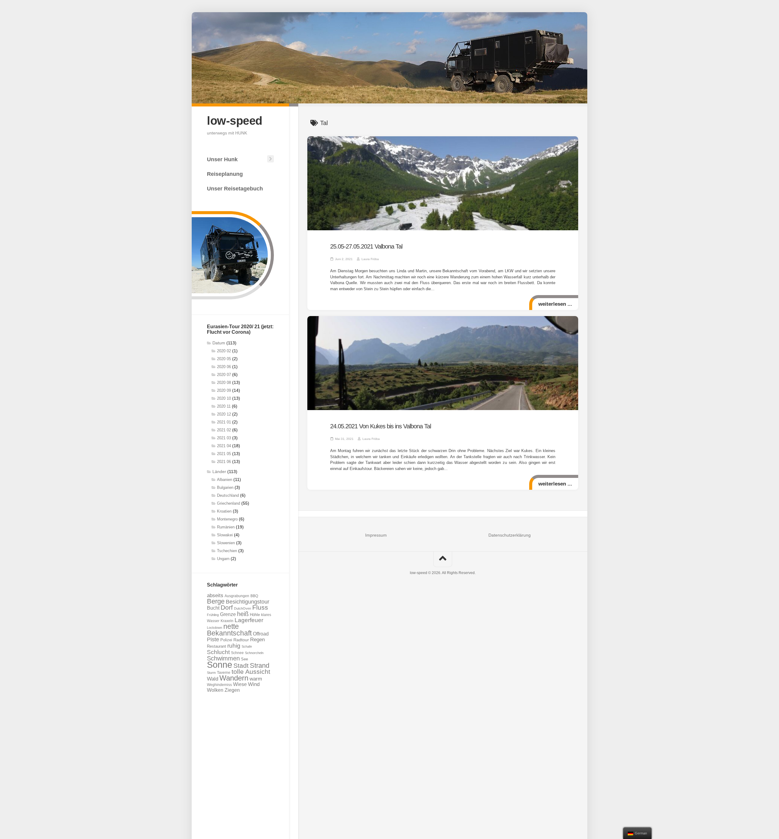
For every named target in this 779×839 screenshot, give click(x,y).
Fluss (260, 607)
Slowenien (226, 543)
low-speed (234, 120)
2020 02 (224, 351)
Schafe (247, 646)
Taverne (223, 672)
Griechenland (228, 503)
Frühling (213, 615)
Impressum (376, 535)
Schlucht (218, 652)
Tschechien (227, 550)
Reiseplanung (225, 174)
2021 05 (224, 453)
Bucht (213, 608)
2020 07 (224, 374)
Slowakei (225, 535)
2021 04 (224, 446)
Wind (254, 684)
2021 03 (224, 438)
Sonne (219, 665)
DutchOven (242, 608)
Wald (212, 679)
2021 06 (224, 461)
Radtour (241, 639)
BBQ (254, 596)
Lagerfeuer (249, 620)
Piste (213, 639)
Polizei (226, 640)
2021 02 (224, 430)
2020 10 (224, 398)
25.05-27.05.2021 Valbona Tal (366, 246)
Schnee (237, 653)
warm (256, 679)
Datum (218, 342)
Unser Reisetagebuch (235, 189)
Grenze (228, 614)
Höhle (255, 615)
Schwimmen (223, 658)
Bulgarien (225, 487)
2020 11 (224, 406)
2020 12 (224, 414)
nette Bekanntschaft (229, 629)
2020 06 (224, 366)
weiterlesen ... (555, 304)
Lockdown (214, 627)
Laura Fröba (370, 259)
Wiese (240, 684)
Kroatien (224, 511)
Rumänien (226, 527)
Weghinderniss (219, 685)
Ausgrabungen (237, 596)
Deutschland (228, 495)
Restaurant (216, 646)
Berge (216, 601)
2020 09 (224, 390)
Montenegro (227, 519)
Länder (219, 471)
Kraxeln (227, 621)
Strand (259, 665)
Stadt (241, 665)
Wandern (233, 678)
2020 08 (224, 382)
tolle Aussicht (251, 671)
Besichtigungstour (247, 601)
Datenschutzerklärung (509, 535)
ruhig (233, 645)
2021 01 (224, 422)
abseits (215, 595)
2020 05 (224, 359)
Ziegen (232, 690)
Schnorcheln (254, 653)
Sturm (211, 672)
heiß (243, 614)
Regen (257, 639)
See (244, 659)
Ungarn (223, 558)
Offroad (261, 633)
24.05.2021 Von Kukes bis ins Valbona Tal (380, 426)
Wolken (215, 690)
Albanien (224, 479)
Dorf (227, 607)
